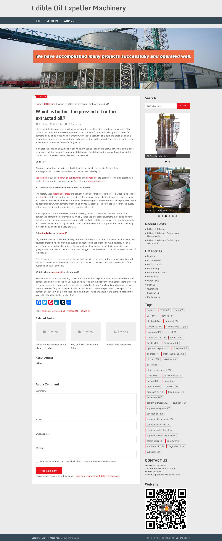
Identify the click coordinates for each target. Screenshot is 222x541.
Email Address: (43, 433)
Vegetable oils (42, 177)
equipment (171, 343)
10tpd (178, 310)
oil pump (153, 359)
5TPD (164, 310)
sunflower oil (75, 177)
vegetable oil (94, 181)
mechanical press (61, 193)
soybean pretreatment (159, 430)
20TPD (152, 315)
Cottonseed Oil (154, 260)
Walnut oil (153, 451)
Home (37, 21)
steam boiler (154, 441)
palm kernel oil (173, 375)
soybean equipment (158, 408)
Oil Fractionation (155, 264)
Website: (40, 448)
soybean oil (91, 177)
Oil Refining (49, 104)
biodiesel (153, 321)
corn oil (171, 332)
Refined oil (85, 311)
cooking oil (154, 332)
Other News (153, 280)
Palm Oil (151, 284)
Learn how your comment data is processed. (97, 476)
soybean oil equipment (160, 419)
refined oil (44, 233)
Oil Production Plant (157, 272)
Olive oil (153, 375)
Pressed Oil (72, 311)
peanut (169, 381)
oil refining (154, 364)
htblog (45, 124)
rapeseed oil (155, 392)
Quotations (52, 21)
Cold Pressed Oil (176, 326)
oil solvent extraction (159, 370)
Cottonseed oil (156, 337)
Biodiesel (151, 256)
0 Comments (75, 124)
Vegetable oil (176, 446)
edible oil (153, 343)
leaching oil (45, 197)
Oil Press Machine (173, 354)
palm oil (153, 381)
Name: (39, 419)
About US (69, 21)
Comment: (41, 391)
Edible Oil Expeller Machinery (79, 7)
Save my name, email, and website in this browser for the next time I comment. (78, 461)
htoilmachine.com (166, 537)
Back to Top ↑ (183, 537)
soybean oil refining (158, 424)
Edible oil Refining (156, 229)
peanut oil (63, 177)
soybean (179, 402)
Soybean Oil (153, 293)
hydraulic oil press (157, 348)
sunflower (173, 441)
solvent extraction (157, 402)
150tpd (167, 315)
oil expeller (180, 348)
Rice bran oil (176, 392)
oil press (152, 354)
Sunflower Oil (153, 297)
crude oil (61, 233)
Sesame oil (154, 397)
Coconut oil (154, 326)
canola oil (171, 321)
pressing (172, 386)
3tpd (151, 310)
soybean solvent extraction (162, 435)
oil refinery (170, 359)
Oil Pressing (153, 268)
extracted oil (58, 311)
